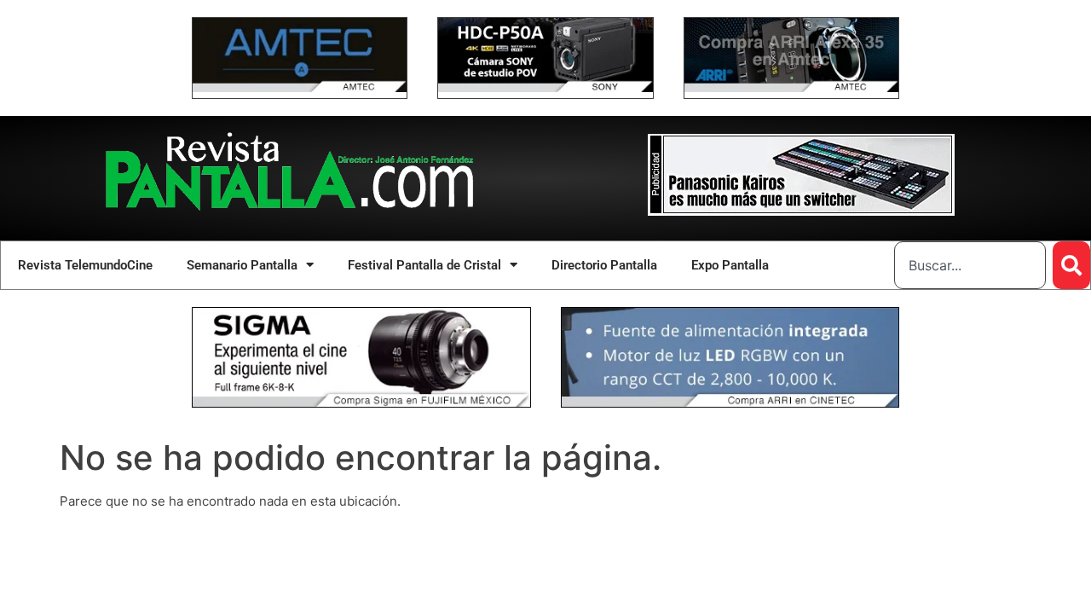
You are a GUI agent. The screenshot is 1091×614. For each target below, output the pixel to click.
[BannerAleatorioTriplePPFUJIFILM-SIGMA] (361, 403)
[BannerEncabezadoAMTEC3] (791, 87)
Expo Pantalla (730, 265)
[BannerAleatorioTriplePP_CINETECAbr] (730, 403)
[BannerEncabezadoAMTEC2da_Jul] (300, 87)
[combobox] (970, 265)
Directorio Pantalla (604, 265)
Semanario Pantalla (242, 265)
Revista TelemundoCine (85, 265)
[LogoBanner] (801, 211)
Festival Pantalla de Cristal (424, 265)
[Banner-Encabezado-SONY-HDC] (545, 87)
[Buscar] (1071, 265)
